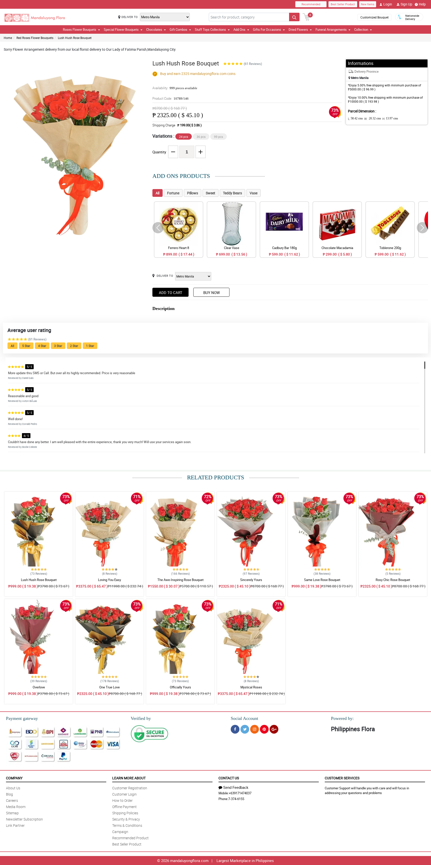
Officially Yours (180, 687)
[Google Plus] (274, 729)
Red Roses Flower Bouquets (34, 38)
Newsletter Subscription (24, 819)
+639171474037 (240, 793)
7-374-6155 (236, 799)
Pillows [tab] (192, 193)
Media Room (15, 806)
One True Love (109, 687)
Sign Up (406, 4)
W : (372, 119)
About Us (13, 788)
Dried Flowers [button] (298, 29)
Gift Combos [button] (178, 29)
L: (355, 119)
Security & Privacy (126, 819)
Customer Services (342, 778)
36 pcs (201, 137)
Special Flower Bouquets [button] (121, 29)
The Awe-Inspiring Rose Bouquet (180, 579)
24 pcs (183, 137)
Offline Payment (124, 806)
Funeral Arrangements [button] (331, 29)
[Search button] (294, 17)
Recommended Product (130, 838)
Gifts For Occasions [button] (267, 29)
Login (387, 4)
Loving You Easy (109, 579)
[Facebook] (235, 729)
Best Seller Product (343, 4)
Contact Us (228, 778)
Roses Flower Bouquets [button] (79, 29)
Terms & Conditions (127, 825)
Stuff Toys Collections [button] (210, 29)
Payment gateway (22, 718)
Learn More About (129, 778)
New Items (367, 4)
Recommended (311, 4)
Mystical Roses (251, 687)
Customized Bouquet (374, 17)
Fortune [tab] (173, 193)
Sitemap (12, 813)
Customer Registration (129, 788)
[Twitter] (244, 729)
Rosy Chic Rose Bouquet (393, 579)
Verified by (141, 718)
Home (8, 38)
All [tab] (157, 193)
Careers (12, 800)
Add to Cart (170, 292)
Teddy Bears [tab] (232, 193)
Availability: (174, 88)
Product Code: (170, 98)
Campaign (120, 831)
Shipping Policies (125, 813)
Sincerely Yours (251, 579)
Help (422, 4)
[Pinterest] (264, 729)
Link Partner (15, 825)
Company (14, 778)
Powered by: (342, 718)
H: (390, 119)
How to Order (122, 800)
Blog (9, 794)
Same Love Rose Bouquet (322, 579)
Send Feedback (235, 787)
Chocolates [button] (154, 29)
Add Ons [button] (239, 29)
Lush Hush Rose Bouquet (75, 38)
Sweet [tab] (210, 193)
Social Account (244, 718)
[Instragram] (254, 729)
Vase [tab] (253, 193)
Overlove (39, 687)
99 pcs (218, 137)
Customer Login (124, 794)
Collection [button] (361, 29)
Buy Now (211, 292)
